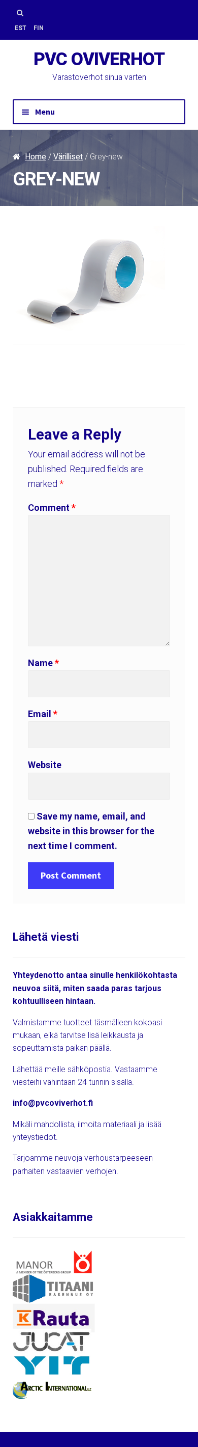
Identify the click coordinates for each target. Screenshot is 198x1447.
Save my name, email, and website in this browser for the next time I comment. (91, 831)
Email (42, 713)
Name (43, 663)
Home (35, 156)
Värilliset (68, 156)
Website (44, 764)
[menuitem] (20, 28)
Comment (52, 507)
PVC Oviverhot (99, 59)
